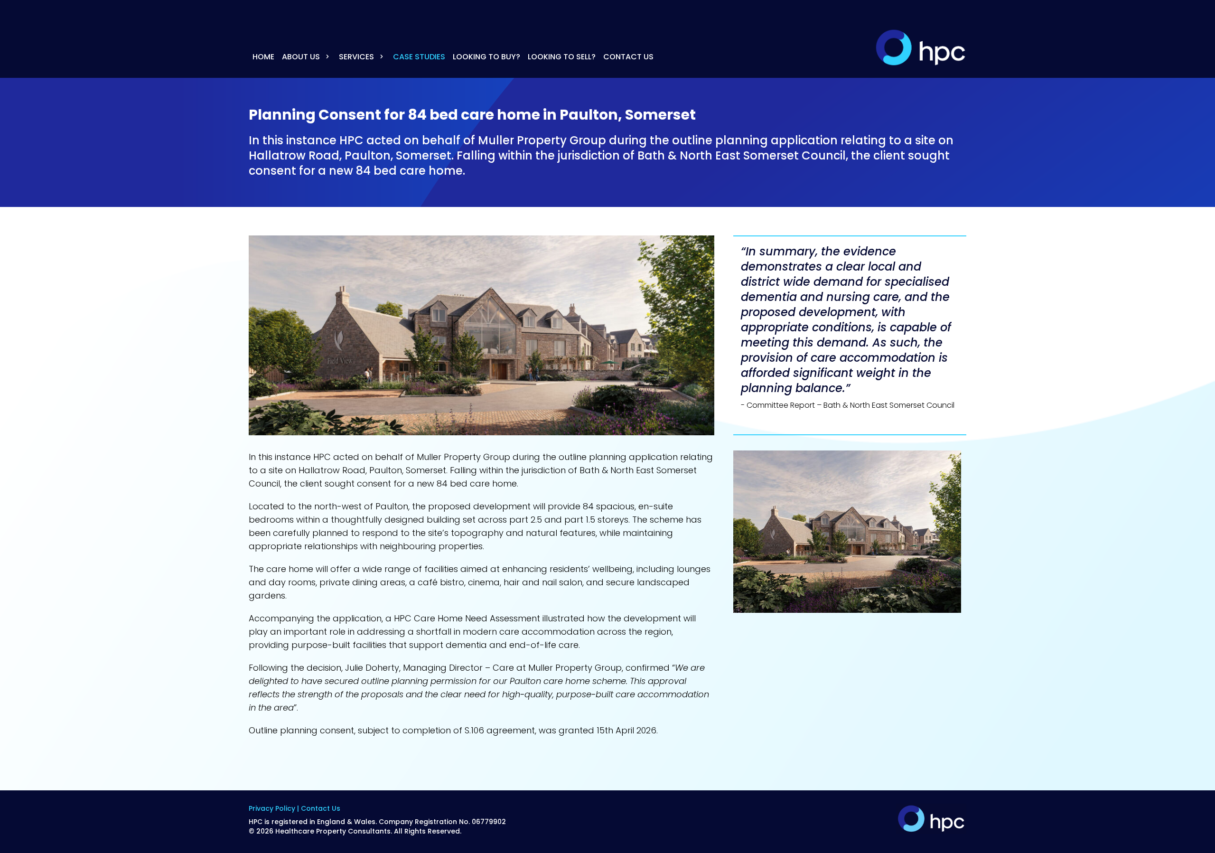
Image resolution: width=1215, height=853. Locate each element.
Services (357, 56)
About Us (302, 56)
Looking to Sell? (562, 56)
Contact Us (628, 56)
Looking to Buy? (486, 56)
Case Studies (419, 56)
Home (263, 56)
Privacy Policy (272, 808)
